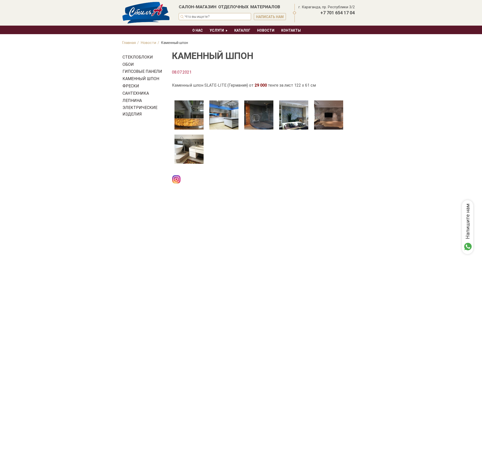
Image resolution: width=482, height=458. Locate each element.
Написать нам (270, 17)
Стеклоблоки (138, 57)
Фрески (131, 86)
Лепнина (132, 100)
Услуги (217, 30)
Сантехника (136, 93)
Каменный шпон (141, 78)
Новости (265, 30)
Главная (129, 42)
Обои (128, 64)
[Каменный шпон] (189, 115)
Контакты (291, 30)
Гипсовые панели (142, 71)
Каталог (242, 30)
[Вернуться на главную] (147, 13)
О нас (197, 30)
